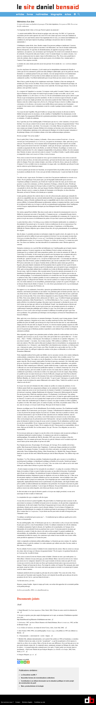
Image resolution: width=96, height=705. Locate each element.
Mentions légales (27, 702)
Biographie (56, 14)
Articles (20, 14)
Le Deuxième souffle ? (29, 675)
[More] (28, 662)
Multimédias (42, 14)
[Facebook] (18, 662)
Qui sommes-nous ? (7, 702)
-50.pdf (19, 604)
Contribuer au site (39, 702)
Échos (68, 14)
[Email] (25, 662)
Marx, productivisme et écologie (32, 686)
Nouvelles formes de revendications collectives (38, 678)
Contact (17, 702)
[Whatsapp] (21, 662)
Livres (30, 14)
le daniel (48, 7)
